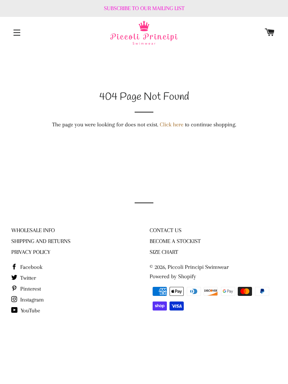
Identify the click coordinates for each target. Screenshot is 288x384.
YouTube (29, 310)
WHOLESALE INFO (33, 230)
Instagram (31, 299)
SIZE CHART (164, 252)
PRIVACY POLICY (30, 252)
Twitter (27, 277)
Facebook (30, 267)
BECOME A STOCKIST (175, 241)
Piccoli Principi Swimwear (198, 267)
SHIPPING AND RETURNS (40, 241)
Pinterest (30, 288)
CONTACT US (166, 230)
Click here (171, 124)
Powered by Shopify (173, 276)
